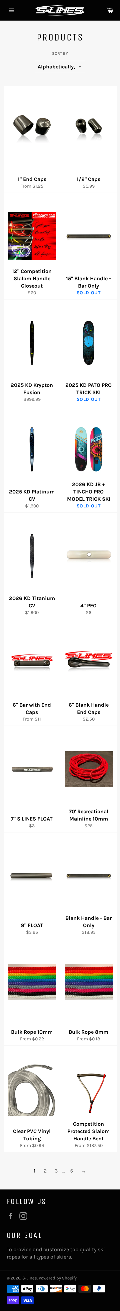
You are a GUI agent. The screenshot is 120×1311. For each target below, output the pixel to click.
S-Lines (29, 1277)
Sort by (60, 53)
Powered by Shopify (58, 1277)
